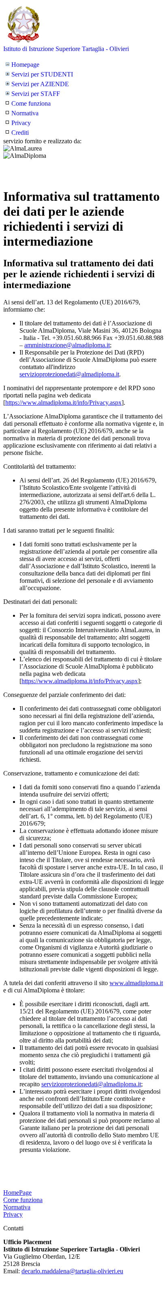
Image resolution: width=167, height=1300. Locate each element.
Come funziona (31, 103)
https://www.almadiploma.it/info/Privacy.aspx (63, 402)
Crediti (20, 132)
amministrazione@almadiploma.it (67, 345)
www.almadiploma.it (136, 982)
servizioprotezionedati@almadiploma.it (69, 374)
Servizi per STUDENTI (42, 74)
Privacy (21, 122)
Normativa (25, 113)
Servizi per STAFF (35, 93)
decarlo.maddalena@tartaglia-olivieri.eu (72, 1271)
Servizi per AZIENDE (40, 84)
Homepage (25, 64)
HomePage (17, 1192)
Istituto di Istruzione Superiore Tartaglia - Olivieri (66, 48)
